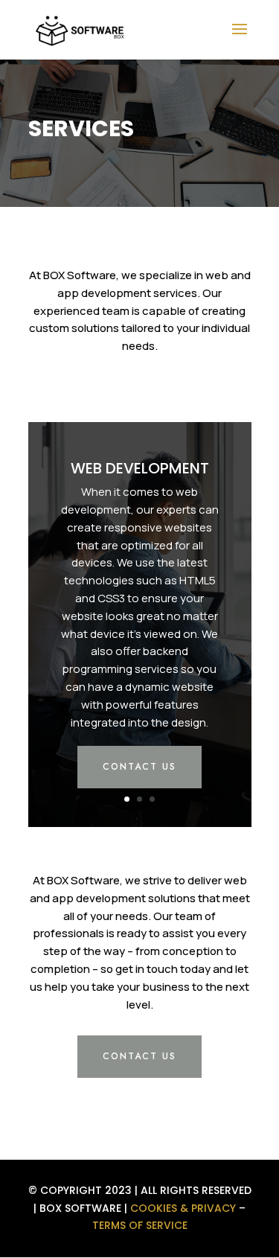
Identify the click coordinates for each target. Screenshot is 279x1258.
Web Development (140, 468)
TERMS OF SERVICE (139, 1225)
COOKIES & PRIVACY (183, 1208)
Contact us (139, 766)
